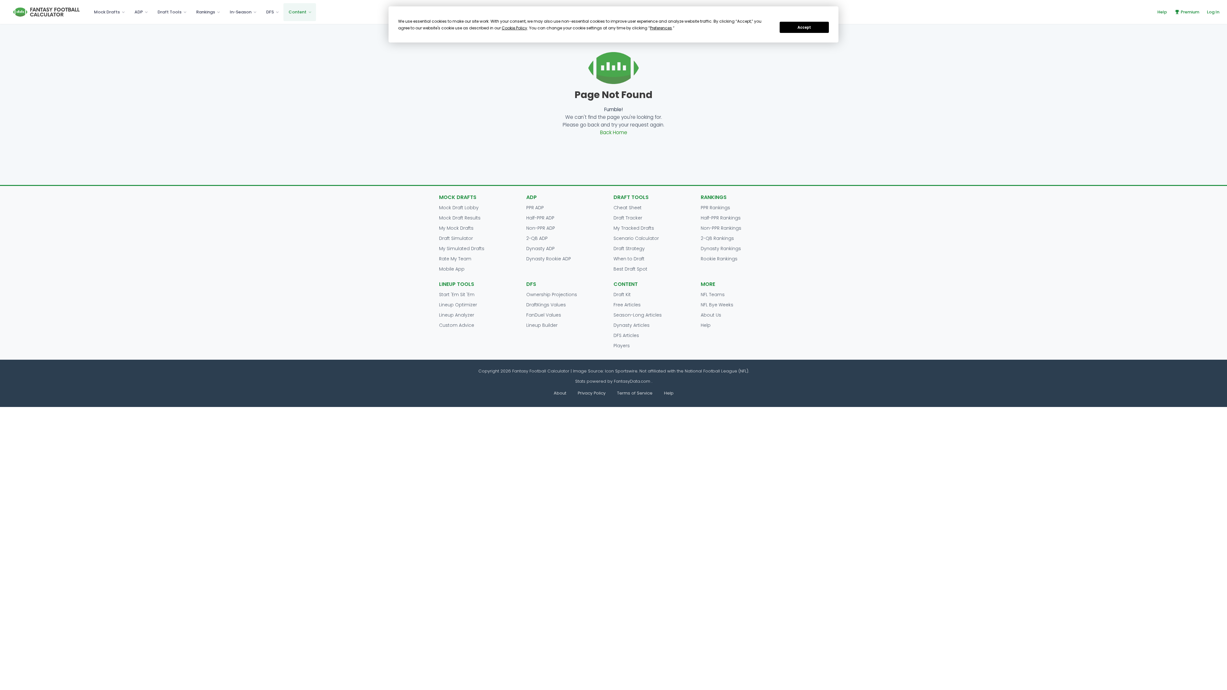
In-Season (240, 12)
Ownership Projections (551, 294)
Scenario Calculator (636, 238)
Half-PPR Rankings (721, 218)
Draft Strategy (629, 248)
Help (1162, 12)
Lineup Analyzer (456, 315)
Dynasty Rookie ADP (548, 259)
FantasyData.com (633, 381)
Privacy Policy (592, 393)
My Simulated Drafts (461, 248)
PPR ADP (535, 207)
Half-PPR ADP (540, 218)
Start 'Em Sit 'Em (457, 294)
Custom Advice (456, 325)
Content (297, 12)
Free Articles (627, 305)
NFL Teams (713, 294)
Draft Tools (169, 12)
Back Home (613, 132)
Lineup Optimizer (458, 305)
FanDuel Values (543, 315)
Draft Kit (622, 294)
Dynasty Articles (632, 325)
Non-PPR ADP (540, 228)
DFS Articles (626, 335)
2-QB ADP (537, 238)
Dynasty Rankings (721, 248)
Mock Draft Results (460, 218)
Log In (1213, 12)
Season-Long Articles (638, 315)
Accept (804, 27)
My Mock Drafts (456, 228)
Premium (1190, 12)
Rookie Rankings (719, 259)
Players (622, 345)
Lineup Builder (542, 325)
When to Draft (629, 259)
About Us (711, 315)
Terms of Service (634, 393)
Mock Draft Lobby (459, 207)
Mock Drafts (107, 12)
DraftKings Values (546, 305)
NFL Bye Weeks (717, 305)
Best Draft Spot (630, 269)
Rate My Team (455, 259)
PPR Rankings (715, 207)
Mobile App (452, 269)
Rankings (205, 12)
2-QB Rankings (717, 238)
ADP (139, 12)
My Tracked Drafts (634, 228)
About (560, 393)
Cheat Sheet (628, 207)
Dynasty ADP (540, 248)
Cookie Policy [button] (514, 28)
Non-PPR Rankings (721, 228)
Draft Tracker (628, 218)
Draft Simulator (456, 238)
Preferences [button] (661, 28)
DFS (270, 12)
